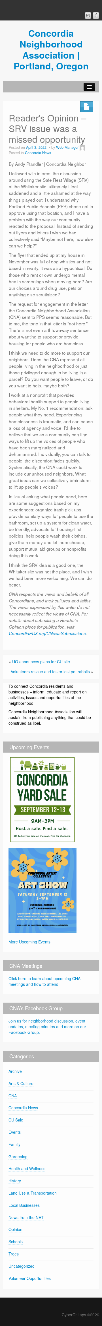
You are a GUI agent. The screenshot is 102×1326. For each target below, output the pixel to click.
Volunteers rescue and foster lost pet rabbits (50, 671)
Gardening (17, 1156)
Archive (15, 1071)
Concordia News (38, 152)
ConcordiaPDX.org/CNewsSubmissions (47, 633)
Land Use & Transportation (32, 1193)
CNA (12, 1095)
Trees (13, 1254)
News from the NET (26, 1217)
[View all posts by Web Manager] (82, 147)
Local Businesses (24, 1205)
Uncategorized (21, 1266)
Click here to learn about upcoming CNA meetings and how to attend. (44, 981)
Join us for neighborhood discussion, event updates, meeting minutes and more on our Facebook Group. (47, 1026)
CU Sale (15, 1120)
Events (14, 1132)
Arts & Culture (20, 1083)
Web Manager (67, 147)
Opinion (15, 1229)
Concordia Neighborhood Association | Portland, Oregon (51, 49)
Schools (15, 1241)
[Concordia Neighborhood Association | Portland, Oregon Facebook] (96, 15)
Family (14, 1144)
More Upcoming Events (29, 942)
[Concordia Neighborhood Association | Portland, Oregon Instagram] (88, 15)
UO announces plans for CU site (41, 661)
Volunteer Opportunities (29, 1278)
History (14, 1181)
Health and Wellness (26, 1168)
